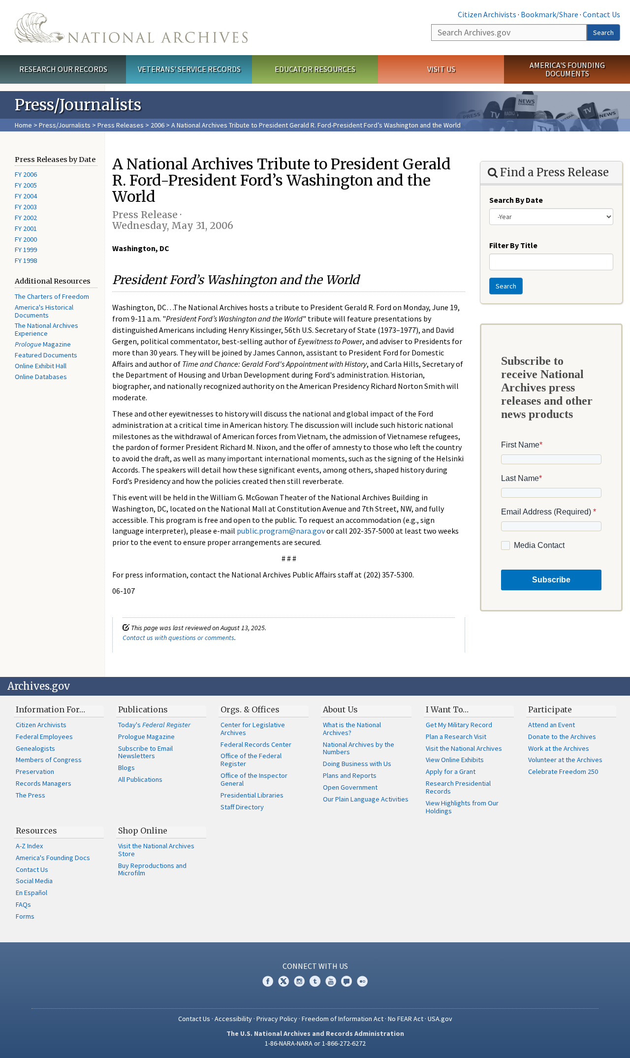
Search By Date (516, 200)
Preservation (35, 771)
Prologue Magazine (146, 736)
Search (603, 32)
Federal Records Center (255, 744)
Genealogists (35, 748)
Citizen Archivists (487, 14)
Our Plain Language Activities (366, 799)
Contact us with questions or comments (178, 637)
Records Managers (43, 783)
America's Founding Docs (53, 857)
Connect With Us (315, 966)
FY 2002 (26, 217)
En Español (31, 892)
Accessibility (233, 1018)
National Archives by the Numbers (358, 748)
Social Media (34, 880)
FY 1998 (26, 260)
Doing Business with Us (357, 763)
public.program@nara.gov (281, 531)
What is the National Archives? (352, 728)
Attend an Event (551, 724)
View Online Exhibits (455, 759)
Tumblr (315, 981)
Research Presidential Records (458, 787)
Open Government (350, 787)
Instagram (299, 981)
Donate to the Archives (562, 736)
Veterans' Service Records (189, 69)
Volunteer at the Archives (565, 759)
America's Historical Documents (44, 311)
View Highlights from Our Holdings (462, 807)
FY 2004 (26, 196)
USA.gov (440, 1018)
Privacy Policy (276, 1018)
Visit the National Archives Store (156, 849)
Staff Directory (242, 806)
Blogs (126, 767)
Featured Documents (46, 355)
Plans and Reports (350, 775)
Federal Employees (44, 736)
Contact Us (601, 14)
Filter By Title (513, 245)
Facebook (268, 981)
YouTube (331, 981)
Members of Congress (49, 759)
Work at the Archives (558, 748)
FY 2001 (26, 228)
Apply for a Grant (450, 771)
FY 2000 (26, 239)
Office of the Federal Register (251, 759)
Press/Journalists (65, 125)
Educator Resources (315, 69)
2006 (157, 125)
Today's (154, 724)
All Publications (140, 779)
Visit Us (441, 69)
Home (23, 125)
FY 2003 (26, 206)
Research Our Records (63, 69)
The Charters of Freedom (52, 296)
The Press (30, 795)
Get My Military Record (459, 724)
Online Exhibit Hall (40, 365)
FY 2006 (26, 174)
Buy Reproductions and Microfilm (152, 869)
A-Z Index (29, 845)
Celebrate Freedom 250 (563, 771)
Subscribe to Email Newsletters (145, 752)
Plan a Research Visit (456, 736)
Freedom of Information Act (342, 1018)
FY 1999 (26, 249)
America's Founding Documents (567, 69)
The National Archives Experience (46, 329)
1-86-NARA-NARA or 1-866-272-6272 (315, 1043)
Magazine (43, 344)
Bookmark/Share (549, 14)
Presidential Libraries (252, 795)
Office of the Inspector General (253, 779)
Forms (25, 916)
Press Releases (120, 125)
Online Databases (41, 376)
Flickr (362, 981)
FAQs (23, 904)
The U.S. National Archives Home (131, 27)
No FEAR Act (405, 1018)
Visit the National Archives (464, 748)
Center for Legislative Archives (252, 728)
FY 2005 (26, 185)
